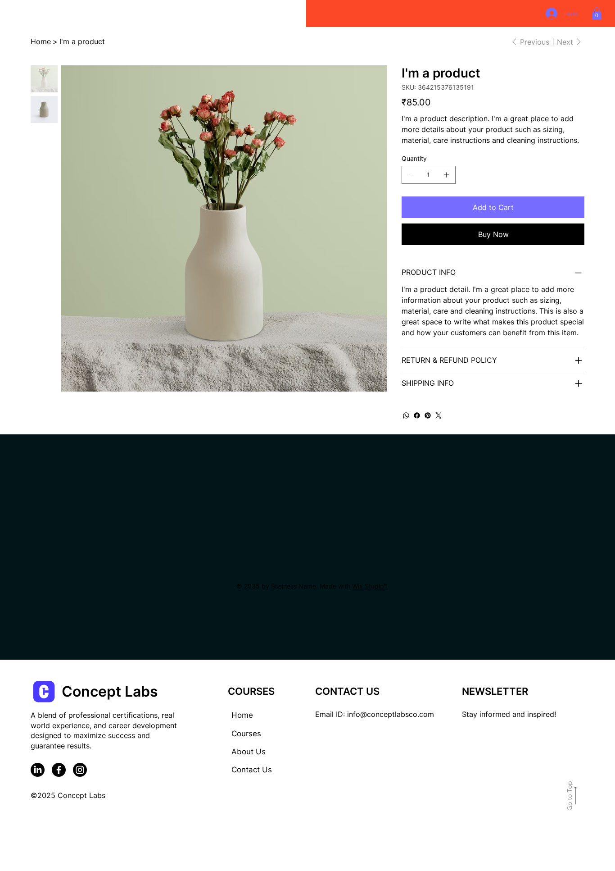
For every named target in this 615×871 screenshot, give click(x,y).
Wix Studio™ (370, 586)
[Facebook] (416, 415)
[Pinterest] (427, 415)
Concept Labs (110, 691)
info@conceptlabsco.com (390, 714)
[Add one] (447, 175)
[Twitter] (438, 415)
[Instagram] (80, 770)
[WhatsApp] (406, 415)
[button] (597, 13)
